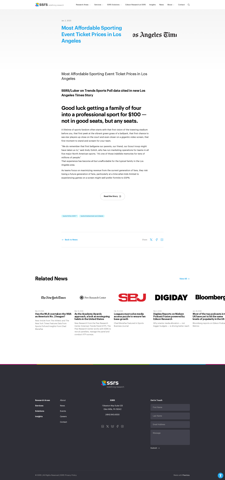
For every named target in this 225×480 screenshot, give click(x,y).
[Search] (188, 4)
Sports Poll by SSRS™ (70, 216)
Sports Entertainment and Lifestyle (92, 216)
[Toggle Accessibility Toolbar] (221, 475)
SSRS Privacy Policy (68, 475)
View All (183, 279)
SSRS (49, 5)
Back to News (71, 240)
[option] (53, 309)
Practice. (186, 475)
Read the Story (111, 196)
